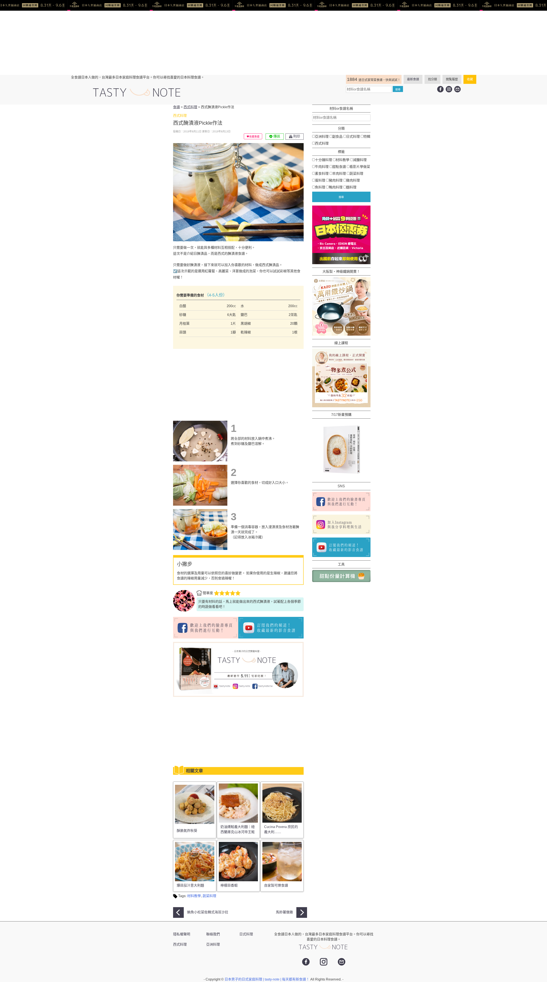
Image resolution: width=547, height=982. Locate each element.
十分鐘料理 (323, 160)
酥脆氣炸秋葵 (187, 830)
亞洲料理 (322, 136)
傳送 (276, 136)
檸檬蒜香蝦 (229, 885)
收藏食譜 (254, 136)
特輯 (366, 136)
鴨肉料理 (336, 187)
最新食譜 (413, 79)
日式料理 (353, 136)
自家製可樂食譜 (276, 885)
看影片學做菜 (360, 167)
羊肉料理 (339, 173)
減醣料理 (360, 160)
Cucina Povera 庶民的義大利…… (281, 829)
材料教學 (194, 896)
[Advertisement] (273, 43)
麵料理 (351, 187)
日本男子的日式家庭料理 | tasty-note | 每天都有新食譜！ (267, 979)
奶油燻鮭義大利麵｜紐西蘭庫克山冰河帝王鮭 (238, 829)
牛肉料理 (322, 167)
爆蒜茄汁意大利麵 (190, 885)
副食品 (337, 136)
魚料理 (320, 187)
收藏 (470, 79)
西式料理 (322, 143)
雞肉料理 (353, 180)
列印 (296, 136)
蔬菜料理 (209, 896)
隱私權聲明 (181, 934)
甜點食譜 (339, 167)
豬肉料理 (336, 180)
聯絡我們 (213, 934)
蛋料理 (320, 180)
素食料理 (322, 173)
